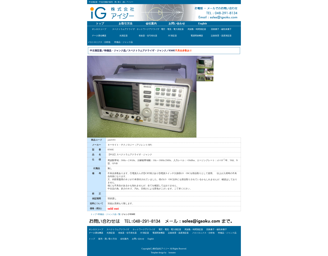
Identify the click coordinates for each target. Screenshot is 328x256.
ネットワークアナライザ (148, 29)
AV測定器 (172, 35)
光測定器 (123, 35)
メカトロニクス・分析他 (99, 42)
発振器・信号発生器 (148, 35)
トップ (100, 23)
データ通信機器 (99, 35)
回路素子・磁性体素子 (221, 29)
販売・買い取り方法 (107, 239)
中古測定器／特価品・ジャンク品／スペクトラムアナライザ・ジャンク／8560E (132, 50)
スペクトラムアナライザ (123, 29)
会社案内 (151, 23)
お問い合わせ (177, 23)
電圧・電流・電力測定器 (172, 29)
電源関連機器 (197, 35)
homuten (172, 252)
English (202, 23)
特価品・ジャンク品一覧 (109, 214)
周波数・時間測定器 (197, 29)
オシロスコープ (99, 29)
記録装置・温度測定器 (221, 35)
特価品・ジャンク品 (123, 42)
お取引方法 (125, 23)
